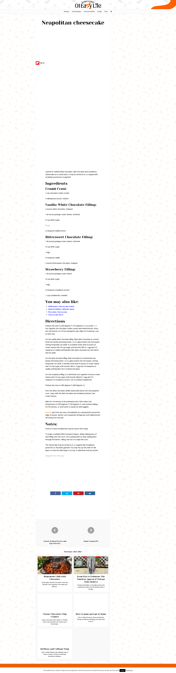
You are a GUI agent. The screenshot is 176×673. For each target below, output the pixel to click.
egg (48, 225)
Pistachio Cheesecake (57, 312)
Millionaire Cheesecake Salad (61, 306)
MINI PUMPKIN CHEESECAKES (61, 309)
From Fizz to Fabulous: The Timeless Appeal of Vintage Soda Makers (91, 579)
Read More (129, 670)
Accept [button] (122, 670)
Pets (106, 11)
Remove (48, 412)
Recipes (66, 11)
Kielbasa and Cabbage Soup (55, 649)
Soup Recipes (76, 11)
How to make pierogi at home (91, 614)
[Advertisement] (73, 43)
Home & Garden (89, 11)
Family (99, 11)
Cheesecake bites (55, 315)
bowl (95, 326)
